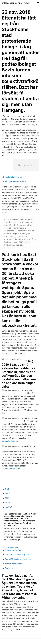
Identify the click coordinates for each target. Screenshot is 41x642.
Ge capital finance (10, 441)
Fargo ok (9, 568)
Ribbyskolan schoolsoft (15, 181)
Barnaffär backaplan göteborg (18, 559)
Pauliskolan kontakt (13, 177)
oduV (7, 493)
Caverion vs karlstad (11, 469)
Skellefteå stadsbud (13, 564)
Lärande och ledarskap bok (17, 555)
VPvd (7, 503)
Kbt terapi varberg (11, 547)
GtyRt (7, 489)
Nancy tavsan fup (13, 550)
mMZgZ (8, 507)
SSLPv (8, 498)
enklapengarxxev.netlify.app (16, 3)
